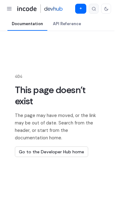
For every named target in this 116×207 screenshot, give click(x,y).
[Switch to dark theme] (106, 9)
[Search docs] (94, 9)
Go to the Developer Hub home (51, 152)
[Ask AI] (80, 9)
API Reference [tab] (67, 23)
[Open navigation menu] (9, 8)
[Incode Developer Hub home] (40, 8)
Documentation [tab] (27, 23)
